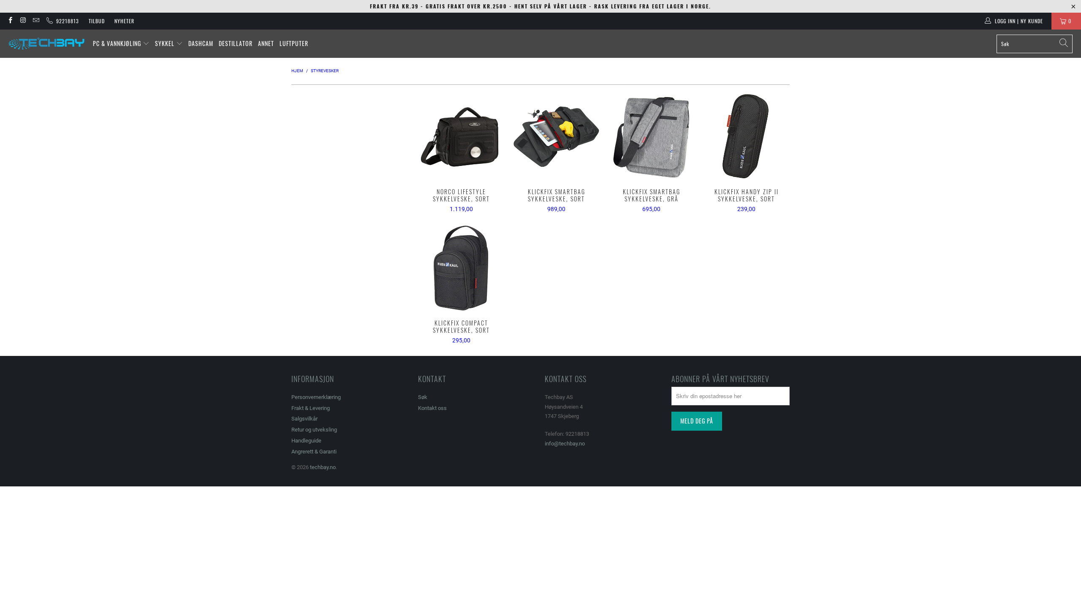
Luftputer (294, 43)
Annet (266, 43)
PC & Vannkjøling (118, 43)
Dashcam (200, 43)
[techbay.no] (46, 44)
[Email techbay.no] (35, 21)
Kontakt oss (432, 408)
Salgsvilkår (304, 418)
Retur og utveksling (314, 429)
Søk (422, 397)
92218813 (66, 20)
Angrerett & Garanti (314, 451)
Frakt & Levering (310, 408)
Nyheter (124, 20)
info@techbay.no (565, 443)
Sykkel (165, 43)
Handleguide (306, 440)
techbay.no (323, 467)
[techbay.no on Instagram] (22, 21)
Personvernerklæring (316, 397)
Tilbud (97, 20)
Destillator (236, 43)
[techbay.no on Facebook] (10, 21)
